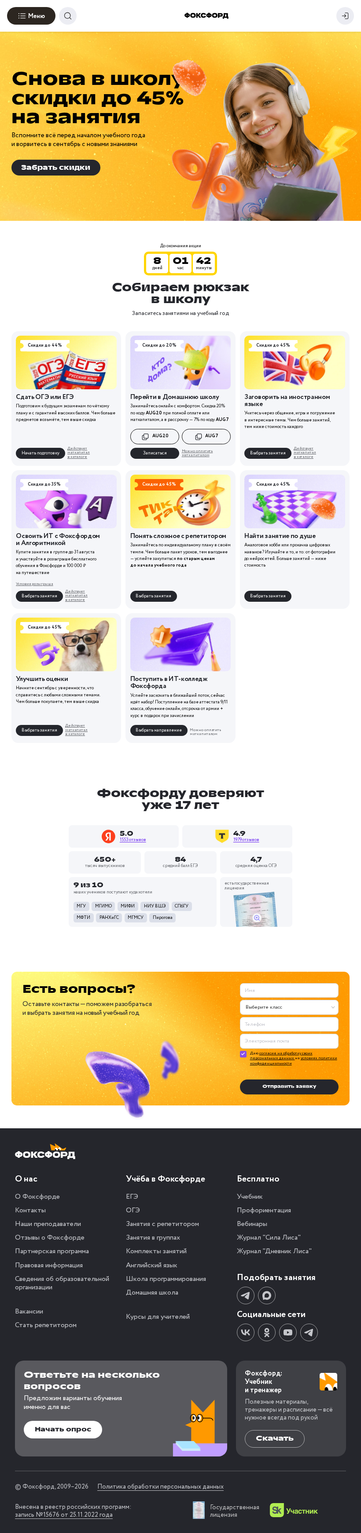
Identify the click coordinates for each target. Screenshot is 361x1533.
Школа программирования (166, 1279)
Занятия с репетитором (162, 1224)
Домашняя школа (152, 1293)
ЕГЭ (132, 1197)
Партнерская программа (52, 1251)
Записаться (155, 453)
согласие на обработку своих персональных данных (281, 1055)
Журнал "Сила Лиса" (269, 1238)
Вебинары (252, 1224)
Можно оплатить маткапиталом (197, 453)
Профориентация (264, 1210)
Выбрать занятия (268, 453)
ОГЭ (133, 1210)
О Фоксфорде (37, 1197)
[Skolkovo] (294, 1510)
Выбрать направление (159, 730)
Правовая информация (49, 1265)
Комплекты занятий (156, 1251)
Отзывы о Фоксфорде (50, 1238)
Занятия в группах (153, 1238)
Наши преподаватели (48, 1224)
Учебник (250, 1197)
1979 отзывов (246, 840)
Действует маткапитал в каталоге (78, 452)
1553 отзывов (133, 840)
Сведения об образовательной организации (62, 1283)
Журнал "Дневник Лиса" (274, 1251)
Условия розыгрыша (34, 584)
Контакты (30, 1210)
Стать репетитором (46, 1325)
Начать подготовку (40, 453)
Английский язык (151, 1265)
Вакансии (29, 1311)
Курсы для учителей (158, 1317)
